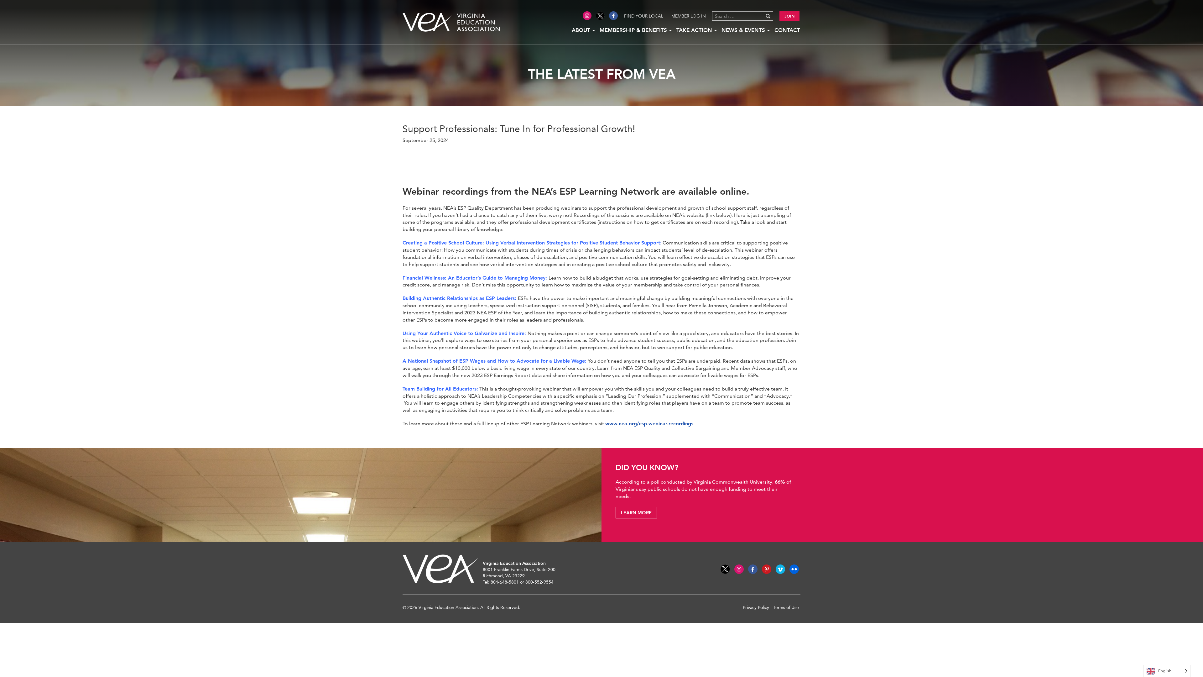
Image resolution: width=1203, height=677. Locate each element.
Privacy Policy (756, 607)
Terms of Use (786, 607)
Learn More (636, 513)
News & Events (744, 30)
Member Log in (688, 16)
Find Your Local (643, 16)
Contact (787, 30)
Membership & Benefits (634, 30)
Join (789, 15)
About (582, 30)
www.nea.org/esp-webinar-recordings (649, 424)
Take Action (695, 30)
